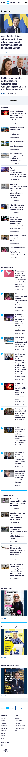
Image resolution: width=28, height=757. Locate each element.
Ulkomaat (9, 52)
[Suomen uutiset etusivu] (8, 2)
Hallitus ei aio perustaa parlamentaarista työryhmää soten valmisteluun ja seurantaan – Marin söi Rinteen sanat (13, 84)
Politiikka (3, 52)
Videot (3, 733)
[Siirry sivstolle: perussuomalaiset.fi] (7, 751)
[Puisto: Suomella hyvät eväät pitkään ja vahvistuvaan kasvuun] (5, 239)
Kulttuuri (3, 731)
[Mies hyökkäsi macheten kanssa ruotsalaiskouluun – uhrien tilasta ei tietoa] (5, 145)
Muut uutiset (4, 728)
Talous (3, 720)
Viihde (2, 738)
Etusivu (17, 718)
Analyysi (3, 723)
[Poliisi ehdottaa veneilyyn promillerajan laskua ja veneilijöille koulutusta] (5, 208)
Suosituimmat (19, 720)
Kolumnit (3, 736)
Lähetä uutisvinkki (20, 726)
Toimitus (17, 723)
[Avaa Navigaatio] (26, 2)
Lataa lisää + (14, 101)
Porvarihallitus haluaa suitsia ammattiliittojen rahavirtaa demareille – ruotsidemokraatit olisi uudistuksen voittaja (11, 42)
